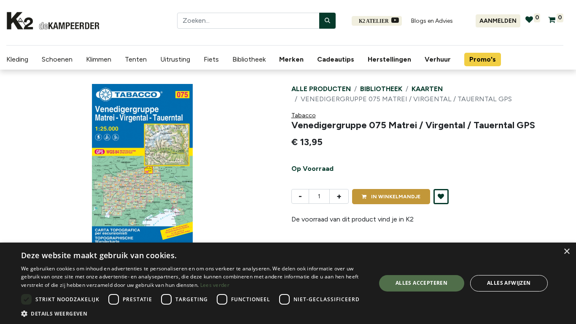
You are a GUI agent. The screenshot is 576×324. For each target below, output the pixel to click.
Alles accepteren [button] (421, 282)
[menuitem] (293, 59)
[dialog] (288, 283)
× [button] (566, 251)
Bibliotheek (381, 89)
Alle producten (321, 89)
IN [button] (395, 197)
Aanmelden (498, 20)
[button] (26, 168)
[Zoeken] (327, 21)
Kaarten (427, 89)
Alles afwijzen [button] (509, 282)
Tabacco (303, 115)
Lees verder (214, 285)
